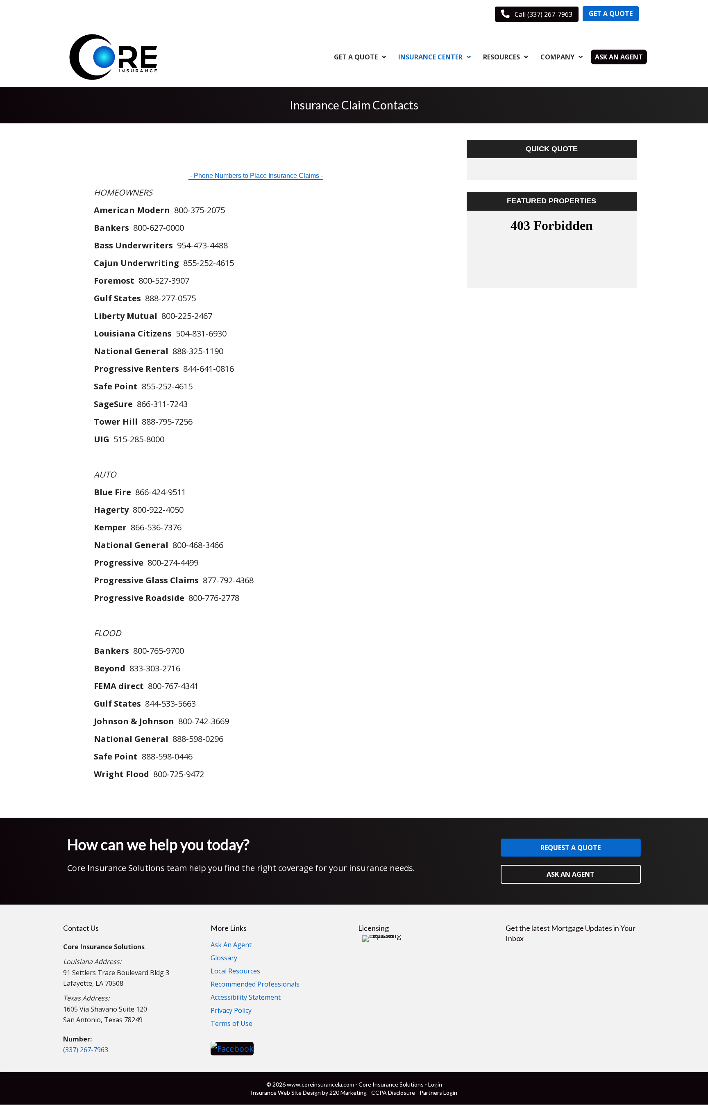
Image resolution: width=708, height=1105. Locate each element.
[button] (537, 14)
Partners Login (438, 1092)
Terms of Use (231, 1024)
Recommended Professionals (255, 985)
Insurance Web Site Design (286, 1092)
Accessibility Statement (246, 998)
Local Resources (235, 971)
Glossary (224, 958)
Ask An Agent (231, 945)
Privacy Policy (231, 1011)
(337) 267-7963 (85, 1049)
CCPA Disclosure (393, 1092)
